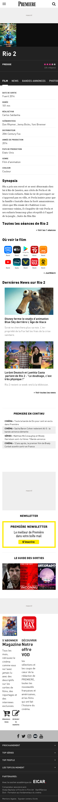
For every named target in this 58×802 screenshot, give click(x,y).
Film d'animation (11, 162)
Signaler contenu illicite (28, 799)
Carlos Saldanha (11, 115)
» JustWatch (50, 273)
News (15, 80)
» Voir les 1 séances (46, 230)
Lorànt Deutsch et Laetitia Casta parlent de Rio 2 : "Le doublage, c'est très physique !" (28, 376)
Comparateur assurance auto (14, 787)
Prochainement (11, 745)
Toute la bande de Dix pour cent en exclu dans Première (29, 423)
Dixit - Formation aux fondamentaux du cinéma (21, 792)
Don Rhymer (9, 124)
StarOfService (41, 790)
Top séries (8, 752)
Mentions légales (9, 799)
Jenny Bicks (23, 124)
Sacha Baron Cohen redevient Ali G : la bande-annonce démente (27, 430)
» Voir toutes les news (45, 392)
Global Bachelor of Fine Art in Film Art (18, 790)
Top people (8, 760)
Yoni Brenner (39, 124)
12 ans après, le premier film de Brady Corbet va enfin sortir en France (27, 445)
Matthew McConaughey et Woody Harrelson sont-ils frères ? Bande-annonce (25, 437)
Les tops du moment (13, 767)
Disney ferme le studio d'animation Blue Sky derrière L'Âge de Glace (27, 320)
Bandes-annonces (33, 80)
